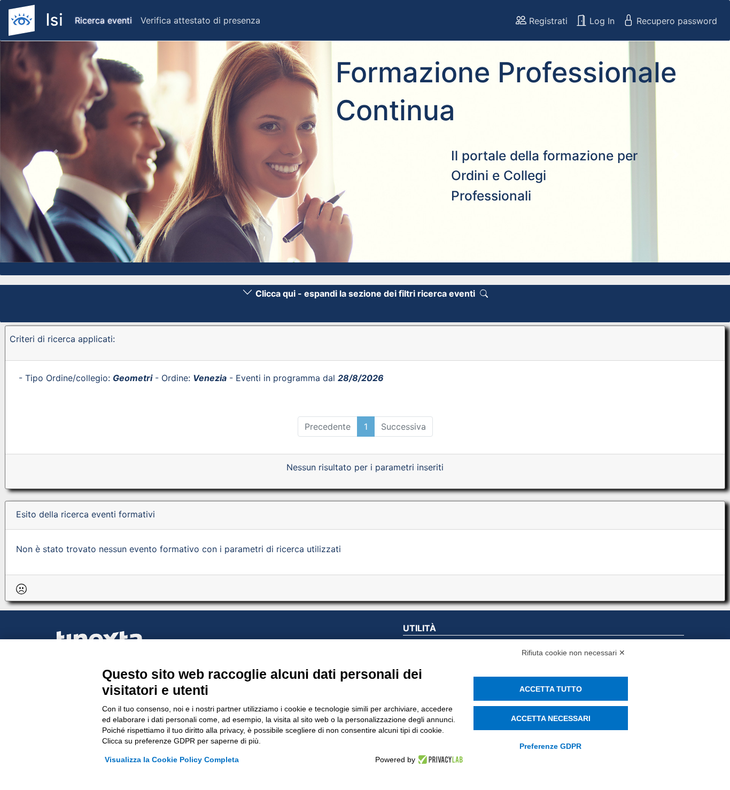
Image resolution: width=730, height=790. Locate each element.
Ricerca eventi (103, 20)
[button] (55, 154)
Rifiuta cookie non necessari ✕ (573, 652)
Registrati (547, 21)
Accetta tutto (550, 689)
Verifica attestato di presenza (200, 20)
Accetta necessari (551, 718)
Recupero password (675, 21)
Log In (601, 21)
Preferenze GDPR (550, 746)
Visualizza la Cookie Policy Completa (172, 759)
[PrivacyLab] (439, 759)
